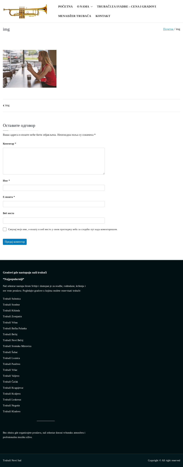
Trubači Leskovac (12, 399)
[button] (91, 6)
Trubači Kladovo (11, 411)
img (7, 105)
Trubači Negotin (11, 405)
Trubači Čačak (10, 381)
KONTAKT (103, 16)
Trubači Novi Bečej (13, 340)
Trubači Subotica (12, 298)
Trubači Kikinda (11, 310)
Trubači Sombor (11, 304)
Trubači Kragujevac (13, 388)
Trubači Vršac (10, 370)
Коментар (9, 143)
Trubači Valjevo (11, 376)
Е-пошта (9, 197)
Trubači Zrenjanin (12, 316)
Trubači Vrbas (10, 322)
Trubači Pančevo (11, 364)
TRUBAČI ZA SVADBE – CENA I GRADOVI (126, 6)
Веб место (8, 213)
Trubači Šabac (10, 352)
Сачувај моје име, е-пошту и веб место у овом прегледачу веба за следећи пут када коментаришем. (63, 229)
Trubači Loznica (11, 358)
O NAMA (83, 6)
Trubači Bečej (10, 334)
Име (6, 180)
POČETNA (65, 6)
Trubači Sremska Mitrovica (17, 346)
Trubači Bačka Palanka (15, 328)
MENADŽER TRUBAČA (74, 16)
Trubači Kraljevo (12, 393)
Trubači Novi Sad (12, 460)
